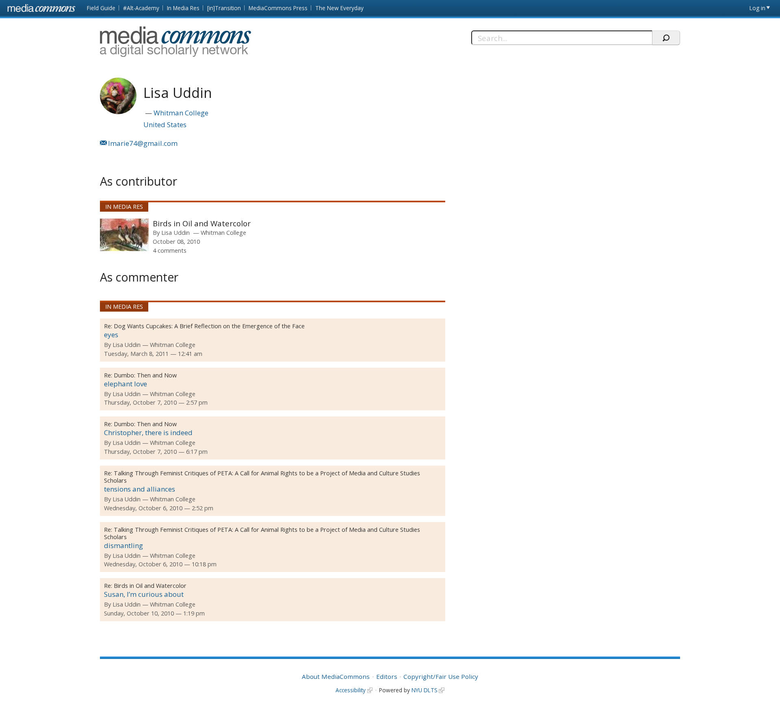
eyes (111, 334)
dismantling (123, 545)
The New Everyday (339, 8)
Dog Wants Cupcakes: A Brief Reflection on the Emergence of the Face (209, 326)
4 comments (169, 250)
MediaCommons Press (278, 8)
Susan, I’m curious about (144, 594)
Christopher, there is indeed (148, 432)
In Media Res (183, 8)
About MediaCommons (336, 676)
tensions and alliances (139, 489)
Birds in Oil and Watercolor (202, 223)
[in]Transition (224, 8)
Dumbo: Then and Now (145, 375)
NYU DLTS (425, 690)
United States (164, 124)
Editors (386, 676)
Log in (757, 8)
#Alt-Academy (141, 8)
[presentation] (124, 235)
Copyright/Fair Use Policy (440, 676)
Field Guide (101, 8)
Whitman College (181, 112)
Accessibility (351, 690)
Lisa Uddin (175, 232)
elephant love (125, 383)
